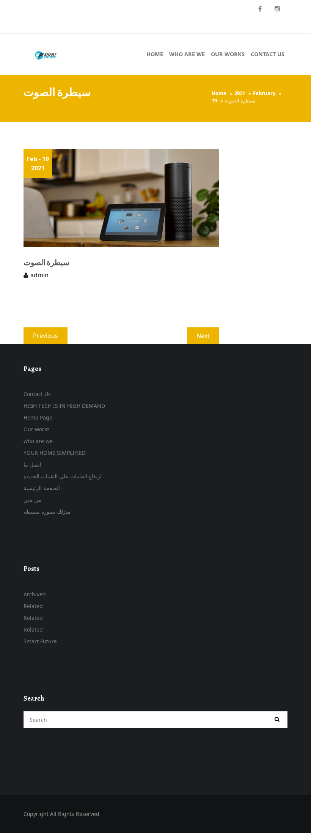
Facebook (259, 9)
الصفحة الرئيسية (42, 488)
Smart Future (40, 641)
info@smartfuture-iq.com (61, 25)
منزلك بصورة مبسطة (47, 511)
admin (39, 275)
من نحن (32, 499)
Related (33, 606)
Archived (35, 594)
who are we (38, 441)
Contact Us (37, 394)
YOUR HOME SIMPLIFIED (55, 452)
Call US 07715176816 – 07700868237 (71, 8)
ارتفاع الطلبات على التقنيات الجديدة (63, 476)
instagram (277, 9)
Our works (37, 429)
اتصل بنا (32, 464)
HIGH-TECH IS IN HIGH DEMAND (64, 405)
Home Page (38, 417)
